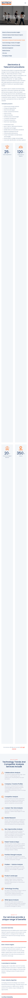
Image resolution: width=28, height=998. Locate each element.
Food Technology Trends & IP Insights (11, 42)
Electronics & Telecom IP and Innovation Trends (13, 40)
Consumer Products (7, 37)
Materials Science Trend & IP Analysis (11, 45)
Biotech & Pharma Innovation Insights (11, 32)
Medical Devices (6, 50)
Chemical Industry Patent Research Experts (12, 35)
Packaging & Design (7, 55)
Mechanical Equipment (7, 48)
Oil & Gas (4, 53)
